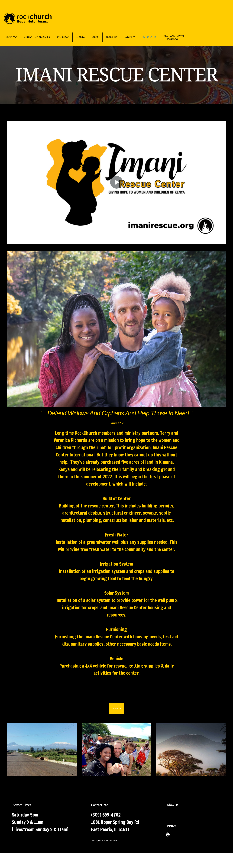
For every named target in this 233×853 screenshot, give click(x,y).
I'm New (63, 37)
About (130, 37)
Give (95, 37)
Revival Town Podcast (173, 37)
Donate (116, 708)
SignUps (112, 37)
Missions (149, 37)
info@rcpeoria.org (104, 840)
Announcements (37, 37)
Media (80, 37)
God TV (11, 37)
